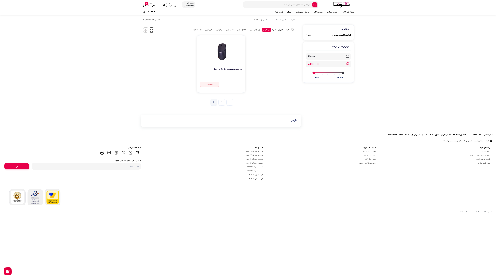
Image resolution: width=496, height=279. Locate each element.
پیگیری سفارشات (369, 151)
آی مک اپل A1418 (256, 174)
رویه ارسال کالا (370, 159)
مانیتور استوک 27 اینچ (254, 163)
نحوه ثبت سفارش (483, 163)
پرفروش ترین (254, 29)
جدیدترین (230, 29)
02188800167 (476, 135)
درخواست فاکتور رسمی (367, 163)
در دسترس (197, 29)
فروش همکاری (332, 12)
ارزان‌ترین (219, 29)
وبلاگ (289, 12)
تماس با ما (279, 12)
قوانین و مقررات (370, 155)
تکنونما (292, 20)
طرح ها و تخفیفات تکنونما (480, 155)
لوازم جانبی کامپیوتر (279, 20)
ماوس (265, 20)
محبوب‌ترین (241, 29)
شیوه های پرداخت (483, 159)
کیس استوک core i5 (255, 167)
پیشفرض (266, 29)
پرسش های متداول (302, 12)
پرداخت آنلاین (318, 12)
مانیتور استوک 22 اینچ (254, 155)
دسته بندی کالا (348, 12)
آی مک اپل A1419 (256, 178)
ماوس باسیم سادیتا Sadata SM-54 (228, 69)
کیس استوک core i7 (255, 171)
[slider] (343, 73)
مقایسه (236, 77)
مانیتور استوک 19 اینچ (254, 151)
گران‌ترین (208, 29)
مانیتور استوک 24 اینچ (254, 159)
